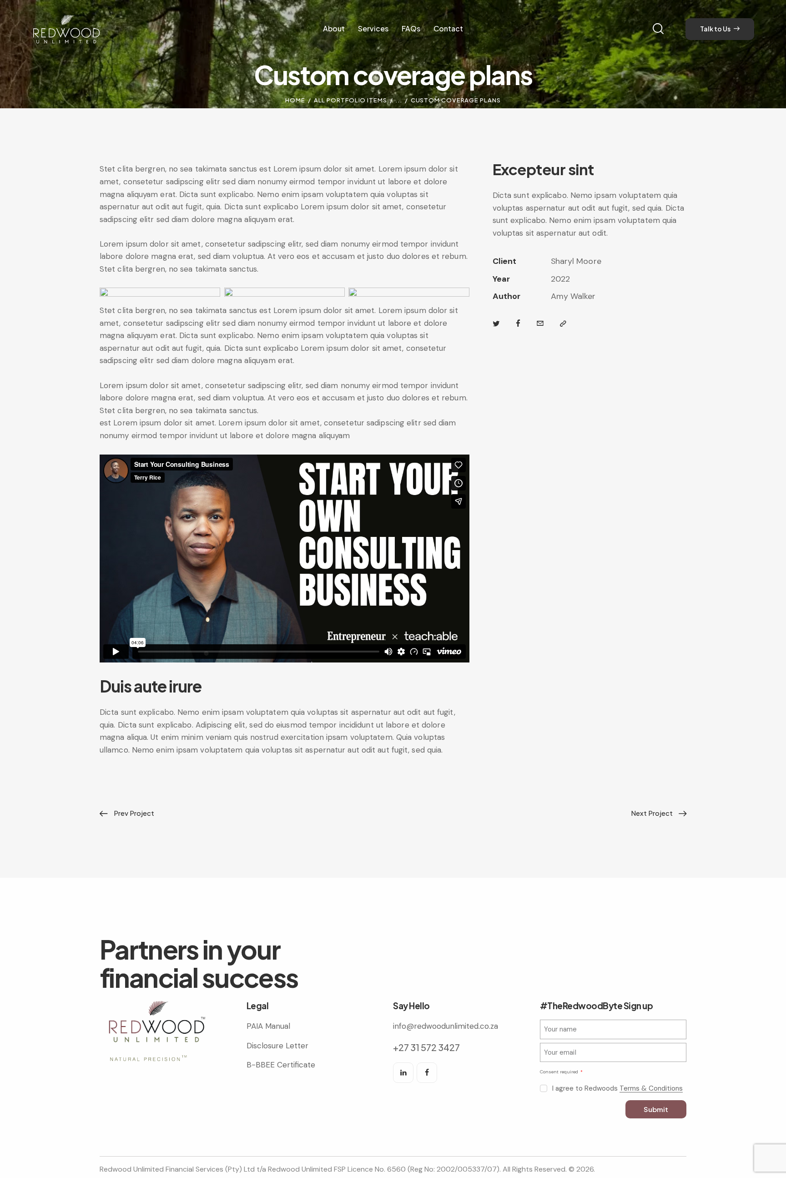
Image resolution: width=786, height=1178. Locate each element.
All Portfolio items (350, 100)
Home (295, 100)
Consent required (559, 1072)
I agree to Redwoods (617, 1088)
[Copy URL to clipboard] (563, 324)
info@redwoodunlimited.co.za (445, 1026)
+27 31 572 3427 (426, 1047)
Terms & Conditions (651, 1088)
